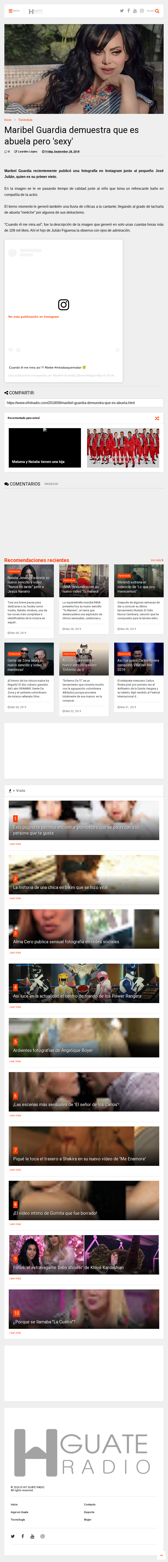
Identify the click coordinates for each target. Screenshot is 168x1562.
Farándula (25, 120)
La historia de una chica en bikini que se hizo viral (60, 887)
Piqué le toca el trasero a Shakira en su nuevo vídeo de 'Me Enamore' (79, 1158)
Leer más (15, 844)
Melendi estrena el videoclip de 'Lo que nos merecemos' (136, 587)
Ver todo (156, 560)
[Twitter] (122, 11)
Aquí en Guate (19, 1512)
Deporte (89, 1512)
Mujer (87, 1519)
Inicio (7, 120)
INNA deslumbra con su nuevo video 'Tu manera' (81, 589)
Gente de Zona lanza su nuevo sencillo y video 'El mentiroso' (27, 665)
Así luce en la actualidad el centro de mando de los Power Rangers (77, 996)
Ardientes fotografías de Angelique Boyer (53, 1050)
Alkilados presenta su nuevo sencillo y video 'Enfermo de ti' (80, 665)
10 (16, 1313)
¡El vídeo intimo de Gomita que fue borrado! (55, 1213)
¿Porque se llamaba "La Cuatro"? (44, 1321)
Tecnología (18, 1519)
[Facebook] (128, 11)
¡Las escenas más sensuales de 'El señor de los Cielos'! (66, 1104)
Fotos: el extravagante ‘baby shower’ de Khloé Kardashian (68, 1267)
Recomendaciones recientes (36, 560)
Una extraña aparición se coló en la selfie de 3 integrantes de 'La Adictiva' (122, 459)
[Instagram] (142, 11)
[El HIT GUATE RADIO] (36, 12)
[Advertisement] (37, 522)
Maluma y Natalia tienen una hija (38, 462)
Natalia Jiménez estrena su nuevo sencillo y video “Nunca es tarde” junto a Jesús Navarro (28, 585)
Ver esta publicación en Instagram (33, 316)
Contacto (90, 1504)
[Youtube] (135, 11)
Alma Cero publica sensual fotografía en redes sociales (66, 941)
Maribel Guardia (64, 375)
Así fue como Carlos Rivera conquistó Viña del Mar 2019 (138, 665)
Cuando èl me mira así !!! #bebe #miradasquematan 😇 (47, 367)
